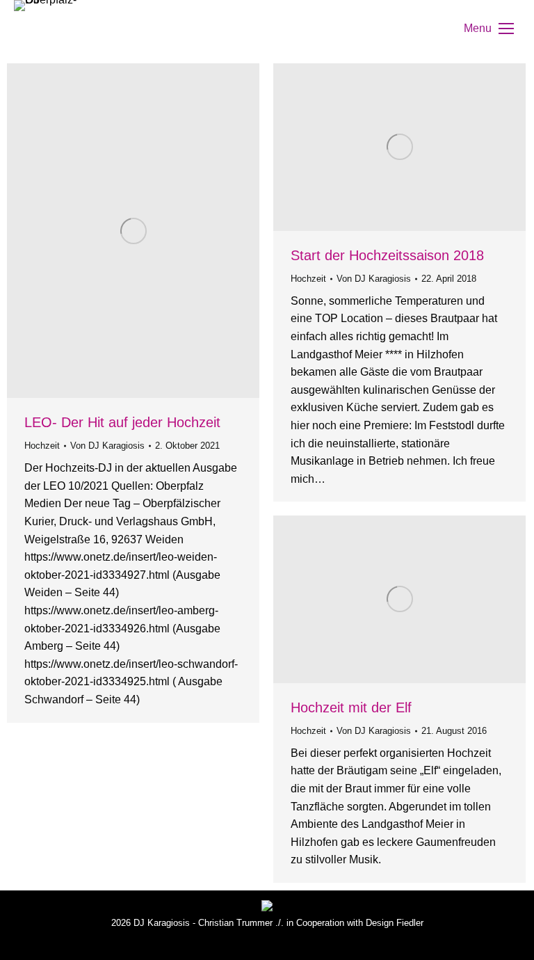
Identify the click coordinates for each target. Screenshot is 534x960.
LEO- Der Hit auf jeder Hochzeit (122, 422)
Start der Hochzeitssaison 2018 (387, 255)
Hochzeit (42, 445)
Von (107, 445)
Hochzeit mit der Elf (351, 707)
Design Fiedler (394, 923)
